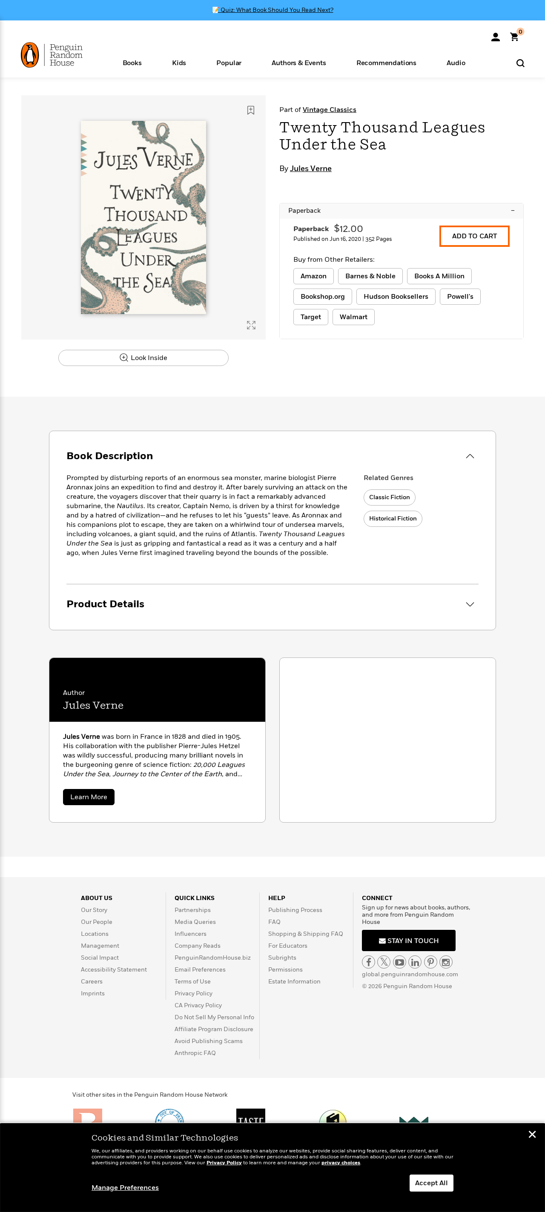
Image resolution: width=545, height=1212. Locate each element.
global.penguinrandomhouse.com (410, 974)
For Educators (287, 946)
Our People (96, 922)
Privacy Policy (193, 993)
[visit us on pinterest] (430, 962)
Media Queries (195, 922)
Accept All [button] (431, 1183)
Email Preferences (200, 970)
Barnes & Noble (370, 276)
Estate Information (294, 982)
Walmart (353, 317)
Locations (95, 934)
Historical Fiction (393, 519)
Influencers (191, 934)
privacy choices (340, 1162)
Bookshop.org (323, 296)
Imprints (93, 993)
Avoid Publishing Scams (209, 1041)
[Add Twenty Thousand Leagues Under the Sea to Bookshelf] (250, 110)
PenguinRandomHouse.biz (213, 958)
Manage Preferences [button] (125, 1188)
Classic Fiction (389, 497)
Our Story (94, 910)
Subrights (282, 958)
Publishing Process (295, 910)
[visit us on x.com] (383, 962)
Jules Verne (311, 169)
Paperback (401, 210)
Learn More (92, 798)
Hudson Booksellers (396, 296)
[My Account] (495, 34)
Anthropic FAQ (195, 1053)
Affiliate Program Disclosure (214, 1029)
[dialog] (272, 1167)
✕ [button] (532, 1135)
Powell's (460, 296)
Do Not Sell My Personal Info (214, 1017)
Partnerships (193, 910)
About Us (96, 898)
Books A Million (439, 276)
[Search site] (520, 63)
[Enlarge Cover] (251, 325)
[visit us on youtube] (399, 962)
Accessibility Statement (114, 970)
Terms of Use (193, 982)
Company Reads (198, 946)
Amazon (314, 276)
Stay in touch (412, 941)
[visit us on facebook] (368, 962)
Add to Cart (474, 236)
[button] (132, 62)
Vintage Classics (329, 109)
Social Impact (100, 958)
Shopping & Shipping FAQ (305, 934)
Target (311, 317)
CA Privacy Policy (198, 1005)
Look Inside (148, 358)
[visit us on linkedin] (415, 962)
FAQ (274, 922)
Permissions (285, 970)
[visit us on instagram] (446, 962)
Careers (92, 982)
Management (100, 946)
